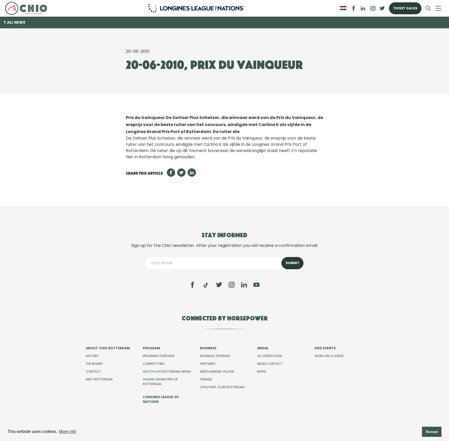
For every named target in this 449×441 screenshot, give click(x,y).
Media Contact (269, 363)
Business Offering (215, 356)
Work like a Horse (329, 356)
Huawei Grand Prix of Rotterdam (160, 381)
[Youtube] (256, 285)
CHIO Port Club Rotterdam (222, 387)
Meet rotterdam (99, 379)
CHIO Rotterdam (28, 8)
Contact (93, 371)
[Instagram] (231, 285)
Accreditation (269, 356)
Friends (206, 379)
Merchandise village (217, 371)
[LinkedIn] (363, 8)
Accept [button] (432, 432)
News (261, 371)
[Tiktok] (206, 285)
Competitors (153, 363)
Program (151, 348)
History (92, 356)
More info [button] (67, 431)
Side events (325, 348)
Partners (207, 363)
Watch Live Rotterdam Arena (167, 371)
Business (208, 348)
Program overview (159, 356)
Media (262, 348)
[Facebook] (192, 285)
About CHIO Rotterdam (108, 348)
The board (94, 363)
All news (16, 22)
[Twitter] (219, 285)
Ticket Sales (405, 8)
